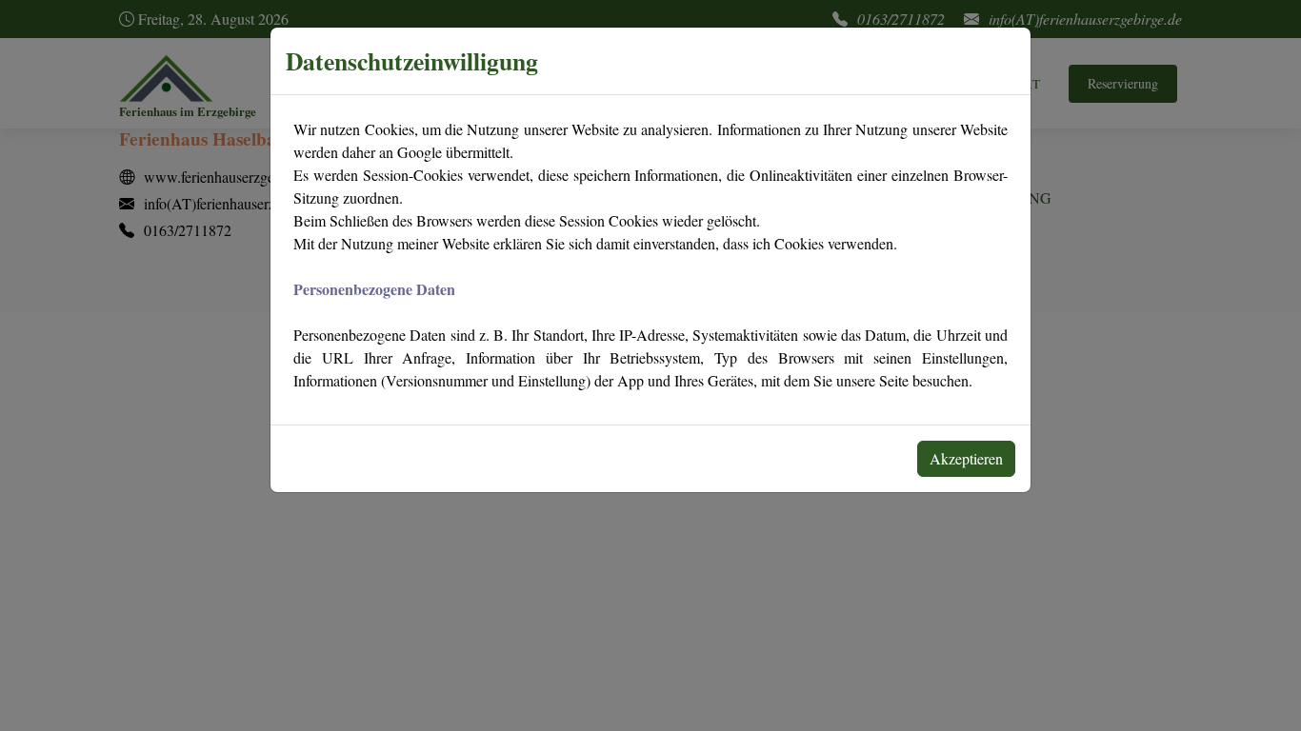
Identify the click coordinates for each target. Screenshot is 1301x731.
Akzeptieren (966, 458)
